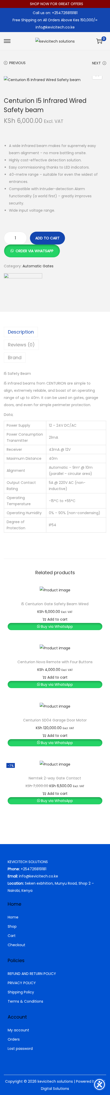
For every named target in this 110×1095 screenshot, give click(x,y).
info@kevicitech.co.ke (55, 27)
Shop (12, 926)
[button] (32, 248)
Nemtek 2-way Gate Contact (55, 778)
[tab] (55, 332)
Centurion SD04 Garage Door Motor (55, 720)
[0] (99, 41)
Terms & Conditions (25, 1001)
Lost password (20, 1048)
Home (13, 917)
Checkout (16, 944)
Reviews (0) (21, 344)
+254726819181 (33, 869)
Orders (14, 1039)
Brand (14, 357)
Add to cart (47, 238)
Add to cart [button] (57, 619)
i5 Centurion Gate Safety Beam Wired (55, 604)
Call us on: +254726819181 (55, 12)
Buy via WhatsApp (57, 626)
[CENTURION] (23, 292)
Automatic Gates (38, 266)
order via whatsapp (34, 250)
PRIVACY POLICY (22, 982)
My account (18, 1030)
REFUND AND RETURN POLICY (32, 973)
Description (21, 332)
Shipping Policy (21, 992)
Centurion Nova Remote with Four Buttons (55, 661)
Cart (12, 935)
